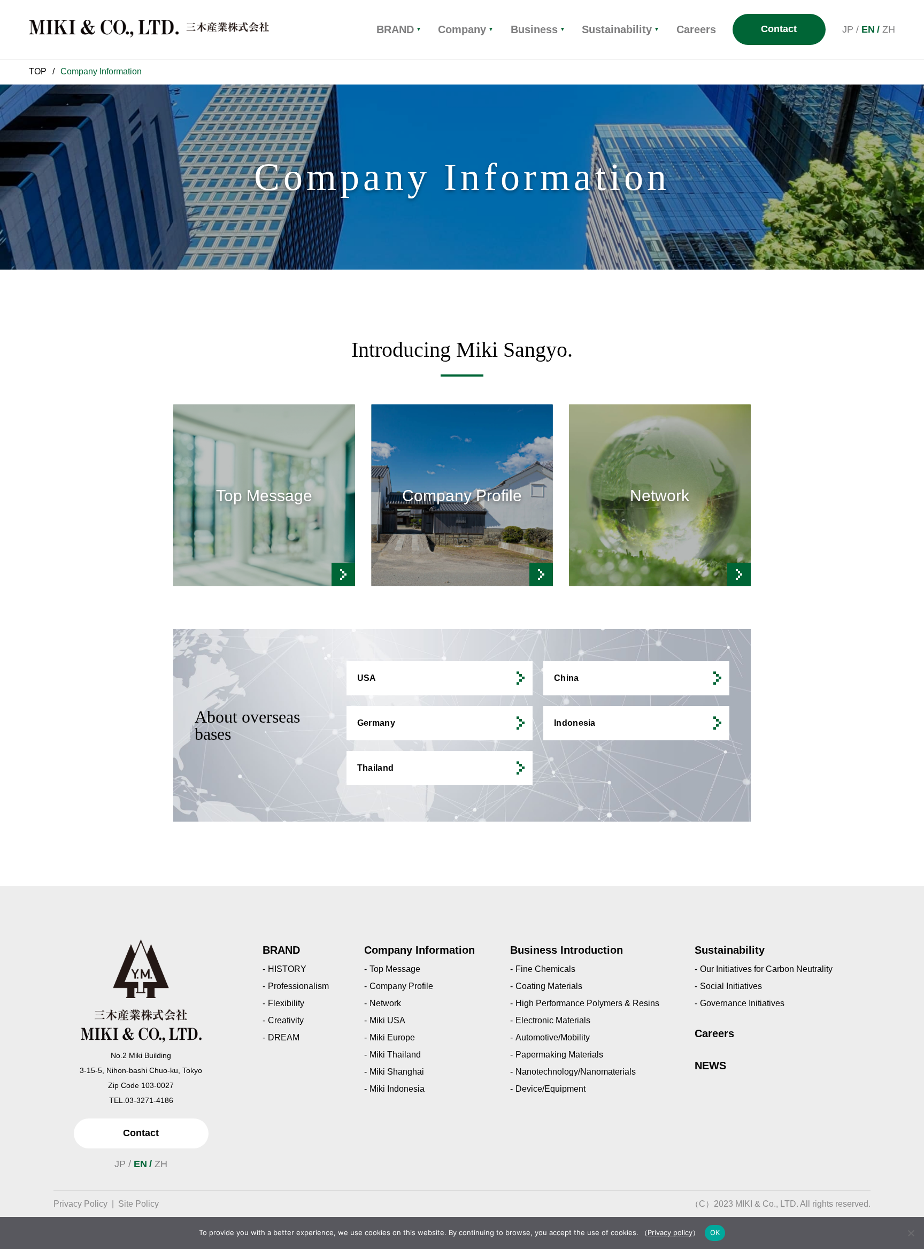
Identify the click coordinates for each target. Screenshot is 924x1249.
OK (715, 1232)
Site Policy (138, 1203)
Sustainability (620, 29)
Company (466, 29)
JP (847, 29)
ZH (888, 29)
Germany (376, 722)
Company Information (419, 950)
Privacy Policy (80, 1203)
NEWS (710, 1065)
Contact (779, 29)
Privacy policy (670, 1232)
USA (366, 678)
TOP (38, 71)
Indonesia (575, 722)
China (566, 678)
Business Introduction (566, 950)
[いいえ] (910, 1233)
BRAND (398, 29)
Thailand (375, 767)
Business (538, 29)
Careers (714, 1033)
